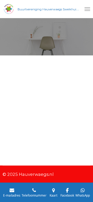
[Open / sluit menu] (87, 9)
